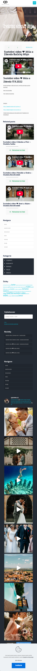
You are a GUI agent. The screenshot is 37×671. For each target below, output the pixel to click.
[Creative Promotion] (5, 2)
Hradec (19, 287)
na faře (15, 289)
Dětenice (4, 287)
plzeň (18, 291)
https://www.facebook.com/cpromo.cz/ (12, 107)
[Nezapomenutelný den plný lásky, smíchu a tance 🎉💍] (18, 539)
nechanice (25, 289)
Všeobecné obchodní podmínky (11, 324)
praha (20, 291)
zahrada (9, 296)
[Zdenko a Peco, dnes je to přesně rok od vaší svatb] (18, 451)
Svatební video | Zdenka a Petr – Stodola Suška (17, 143)
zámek (13, 296)
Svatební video (7, 228)
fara (7, 287)
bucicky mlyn (21, 285)
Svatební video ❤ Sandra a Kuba (13, 353)
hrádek (28, 287)
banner (9, 285)
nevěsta (6, 291)
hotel (16, 287)
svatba (9, 293)
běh (25, 285)
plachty (15, 291)
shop (4, 293)
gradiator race (12, 287)
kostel (32, 287)
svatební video (19, 293)
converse (27, 285)
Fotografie (8, 260)
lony (9, 289)
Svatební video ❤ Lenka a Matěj (13, 348)
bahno (6, 285)
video (5, 295)
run (30, 291)
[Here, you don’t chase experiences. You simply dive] (18, 480)
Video (5, 236)
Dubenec (30, 285)
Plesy (7, 270)
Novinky (6, 239)
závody (16, 296)
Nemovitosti (7, 232)
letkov (6, 289)
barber (13, 284)
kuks (4, 289)
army (4, 285)
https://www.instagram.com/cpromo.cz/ (12, 110)
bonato (17, 285)
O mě (5, 322)
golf (9, 287)
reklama (23, 291)
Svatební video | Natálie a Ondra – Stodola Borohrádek (17, 174)
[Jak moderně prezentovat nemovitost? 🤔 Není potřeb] (18, 597)
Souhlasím (18, 665)
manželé (12, 289)
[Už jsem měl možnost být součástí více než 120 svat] (18, 422)
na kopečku (19, 289)
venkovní (27, 293)
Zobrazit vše (29, 47)
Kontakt (6, 247)
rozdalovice (27, 291)
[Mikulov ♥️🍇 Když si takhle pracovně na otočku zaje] (18, 568)
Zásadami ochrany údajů (28, 657)
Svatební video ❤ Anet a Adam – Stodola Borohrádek (17, 204)
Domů (5, 224)
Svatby (7, 273)
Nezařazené (8, 263)
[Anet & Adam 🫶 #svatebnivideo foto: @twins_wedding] (18, 509)
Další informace (18, 660)
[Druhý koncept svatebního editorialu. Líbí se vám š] (18, 626)
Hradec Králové (23, 287)
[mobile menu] (34, 2)
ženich (20, 295)
